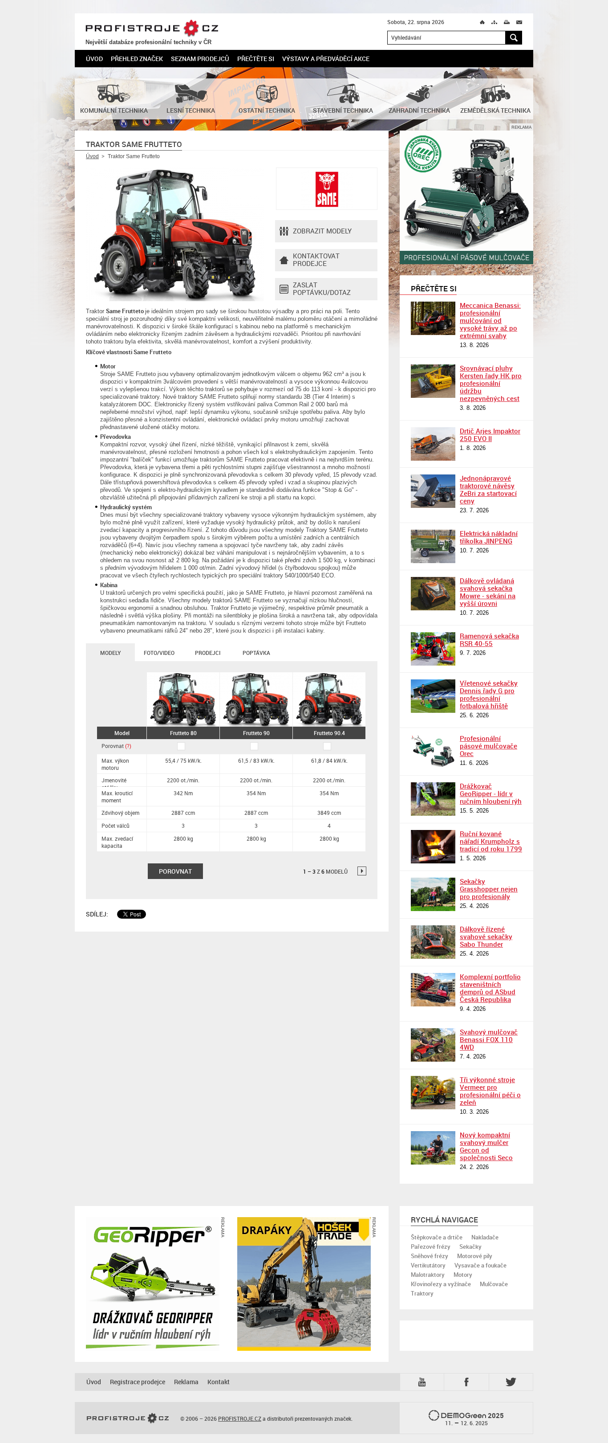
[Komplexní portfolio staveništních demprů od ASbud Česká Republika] (433, 989)
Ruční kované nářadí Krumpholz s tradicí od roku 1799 (491, 841)
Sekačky (470, 1247)
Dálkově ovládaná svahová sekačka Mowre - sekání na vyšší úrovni (487, 592)
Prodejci (207, 652)
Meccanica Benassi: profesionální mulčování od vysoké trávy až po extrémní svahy (490, 320)
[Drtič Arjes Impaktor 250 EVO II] (433, 444)
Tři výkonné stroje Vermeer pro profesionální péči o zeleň (490, 1091)
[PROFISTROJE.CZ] (128, 1418)
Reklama (186, 1382)
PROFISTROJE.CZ (152, 28)
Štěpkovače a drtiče (436, 1237)
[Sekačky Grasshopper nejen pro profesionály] (433, 894)
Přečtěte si (255, 58)
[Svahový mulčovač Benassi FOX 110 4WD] (433, 1045)
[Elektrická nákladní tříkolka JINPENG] (433, 546)
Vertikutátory (428, 1265)
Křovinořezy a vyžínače (441, 1284)
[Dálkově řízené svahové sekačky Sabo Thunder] (433, 942)
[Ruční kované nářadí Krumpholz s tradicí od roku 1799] (433, 846)
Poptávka (256, 652)
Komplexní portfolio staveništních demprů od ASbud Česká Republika (490, 988)
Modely (110, 652)
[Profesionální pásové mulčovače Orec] (433, 751)
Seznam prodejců (200, 58)
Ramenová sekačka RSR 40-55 (489, 639)
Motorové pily (474, 1256)
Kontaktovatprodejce (316, 259)
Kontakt (218, 1382)
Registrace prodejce (137, 1382)
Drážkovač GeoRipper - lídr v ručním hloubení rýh (491, 793)
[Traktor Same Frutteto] (175, 234)
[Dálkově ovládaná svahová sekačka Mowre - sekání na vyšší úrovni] (433, 593)
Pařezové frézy (430, 1247)
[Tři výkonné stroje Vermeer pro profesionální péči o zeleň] (433, 1092)
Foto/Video (159, 652)
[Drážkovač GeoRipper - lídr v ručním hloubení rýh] (433, 799)
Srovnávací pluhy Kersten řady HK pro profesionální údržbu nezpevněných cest (491, 383)
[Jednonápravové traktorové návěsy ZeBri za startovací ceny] (433, 491)
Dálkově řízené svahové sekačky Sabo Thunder (486, 936)
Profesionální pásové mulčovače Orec (488, 746)
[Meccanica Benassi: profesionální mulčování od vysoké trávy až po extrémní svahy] (433, 318)
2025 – (474, 1419)
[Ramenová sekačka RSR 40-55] (433, 649)
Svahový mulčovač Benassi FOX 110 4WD (489, 1039)
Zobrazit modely (322, 230)
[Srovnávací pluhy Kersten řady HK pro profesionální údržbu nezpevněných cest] (433, 381)
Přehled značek (137, 58)
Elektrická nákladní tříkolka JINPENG (489, 537)
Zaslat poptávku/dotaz (322, 288)
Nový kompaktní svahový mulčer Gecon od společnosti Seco (486, 1146)
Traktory (422, 1293)
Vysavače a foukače (480, 1265)
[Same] (326, 189)
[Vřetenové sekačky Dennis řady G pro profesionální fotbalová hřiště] (433, 696)
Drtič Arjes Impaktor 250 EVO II (490, 434)
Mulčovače (494, 1284)
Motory (463, 1275)
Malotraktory (428, 1275)
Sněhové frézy (429, 1256)
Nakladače (485, 1237)
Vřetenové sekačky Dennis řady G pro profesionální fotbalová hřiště (489, 694)
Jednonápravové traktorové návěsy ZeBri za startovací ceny (488, 489)
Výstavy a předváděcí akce (325, 58)
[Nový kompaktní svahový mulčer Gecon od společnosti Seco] (433, 1148)
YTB (424, 1381)
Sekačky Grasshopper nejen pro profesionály (489, 889)
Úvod (94, 58)
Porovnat (116, 745)
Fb (467, 1382)
